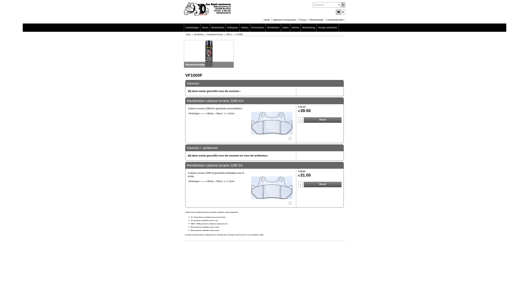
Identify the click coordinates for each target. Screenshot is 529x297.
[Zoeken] (343, 4)
